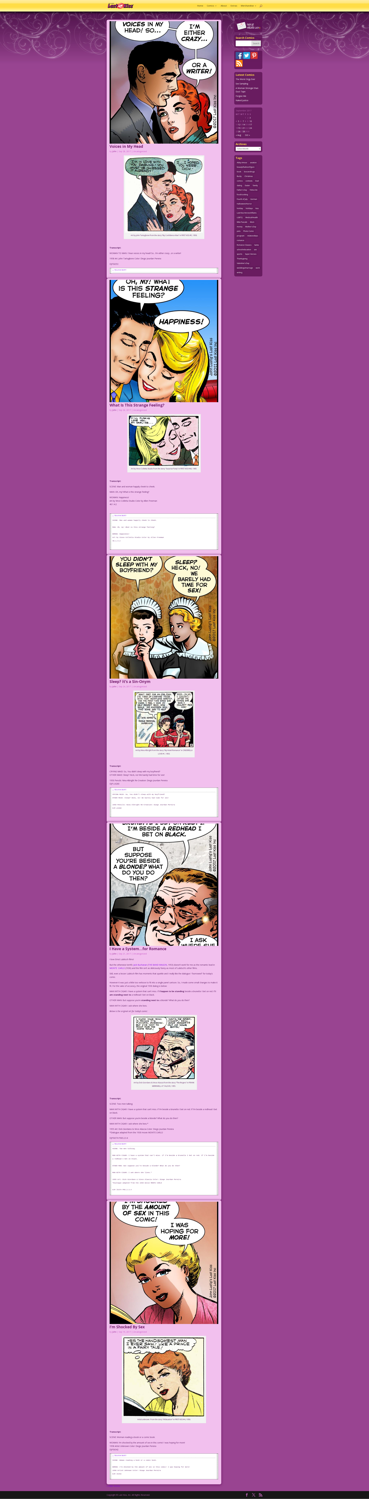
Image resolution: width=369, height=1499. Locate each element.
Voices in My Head (126, 146)
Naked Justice (242, 100)
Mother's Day (250, 226)
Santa (256, 245)
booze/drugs (249, 171)
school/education (244, 249)
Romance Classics (244, 245)
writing (239, 272)
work (258, 268)
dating (239, 185)
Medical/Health (251, 217)
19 (239, 128)
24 (251, 128)
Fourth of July (242, 199)
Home (200, 6)
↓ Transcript (119, 270)
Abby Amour (242, 162)
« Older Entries (113, 1486)
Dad (257, 181)
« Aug (238, 135)
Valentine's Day (243, 263)
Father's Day (242, 190)
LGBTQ (240, 217)
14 (244, 124)
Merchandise (247, 6)
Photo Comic (248, 231)
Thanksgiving (242, 258)
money (239, 226)
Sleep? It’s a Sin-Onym (130, 681)
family (255, 185)
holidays (249, 208)
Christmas (248, 176)
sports (239, 254)
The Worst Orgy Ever (245, 79)
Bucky (239, 176)
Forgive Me (241, 96)
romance (240, 240)
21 (244, 128)
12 (239, 124)
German (253, 199)
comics (240, 181)
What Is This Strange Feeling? (137, 405)
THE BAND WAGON (157, 964)
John (114, 151)
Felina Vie (253, 190)
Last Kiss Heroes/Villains (246, 213)
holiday (240, 208)
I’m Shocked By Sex (127, 1326)
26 (239, 131)
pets (238, 231)
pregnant (240, 236)
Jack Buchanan (140, 964)
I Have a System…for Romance (138, 948)
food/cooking (242, 194)
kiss (257, 208)
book (239, 171)
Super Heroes (250, 254)
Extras (234, 6)
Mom (252, 222)
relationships (252, 236)
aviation (253, 162)
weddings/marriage (245, 268)
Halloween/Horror (244, 204)
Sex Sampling (242, 83)
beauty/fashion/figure (245, 167)
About (224, 6)
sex (255, 249)
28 (244, 131)
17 (251, 124)
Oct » (247, 135)
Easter (247, 185)
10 (251, 121)
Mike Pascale (242, 222)
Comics (210, 6)
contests (248, 181)
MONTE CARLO (117, 968)
